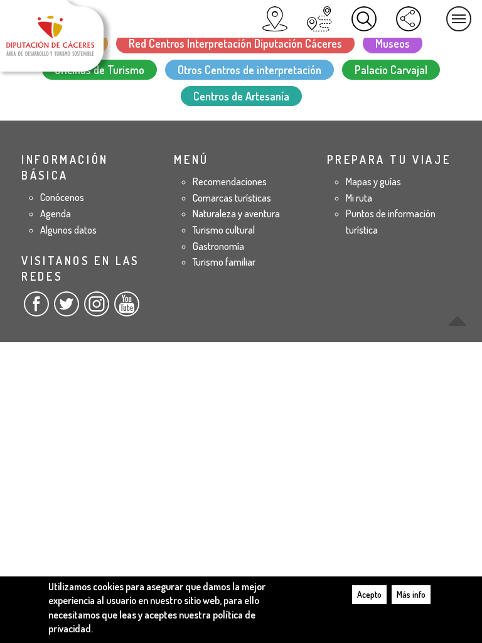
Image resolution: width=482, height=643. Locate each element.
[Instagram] (97, 309)
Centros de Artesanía (241, 96)
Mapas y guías (373, 181)
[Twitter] (66, 309)
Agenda (55, 213)
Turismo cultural (224, 230)
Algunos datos (68, 230)
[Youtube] (127, 309)
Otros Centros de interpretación (249, 70)
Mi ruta (359, 198)
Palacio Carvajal (391, 70)
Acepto (369, 594)
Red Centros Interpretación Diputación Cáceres (235, 43)
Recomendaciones (230, 181)
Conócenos (62, 197)
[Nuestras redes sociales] (408, 18)
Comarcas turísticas (232, 198)
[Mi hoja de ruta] (319, 18)
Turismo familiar (224, 262)
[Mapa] (274, 18)
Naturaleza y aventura (236, 213)
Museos (392, 43)
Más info (411, 594)
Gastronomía (218, 246)
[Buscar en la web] (364, 18)
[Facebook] (36, 309)
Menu (458, 18)
